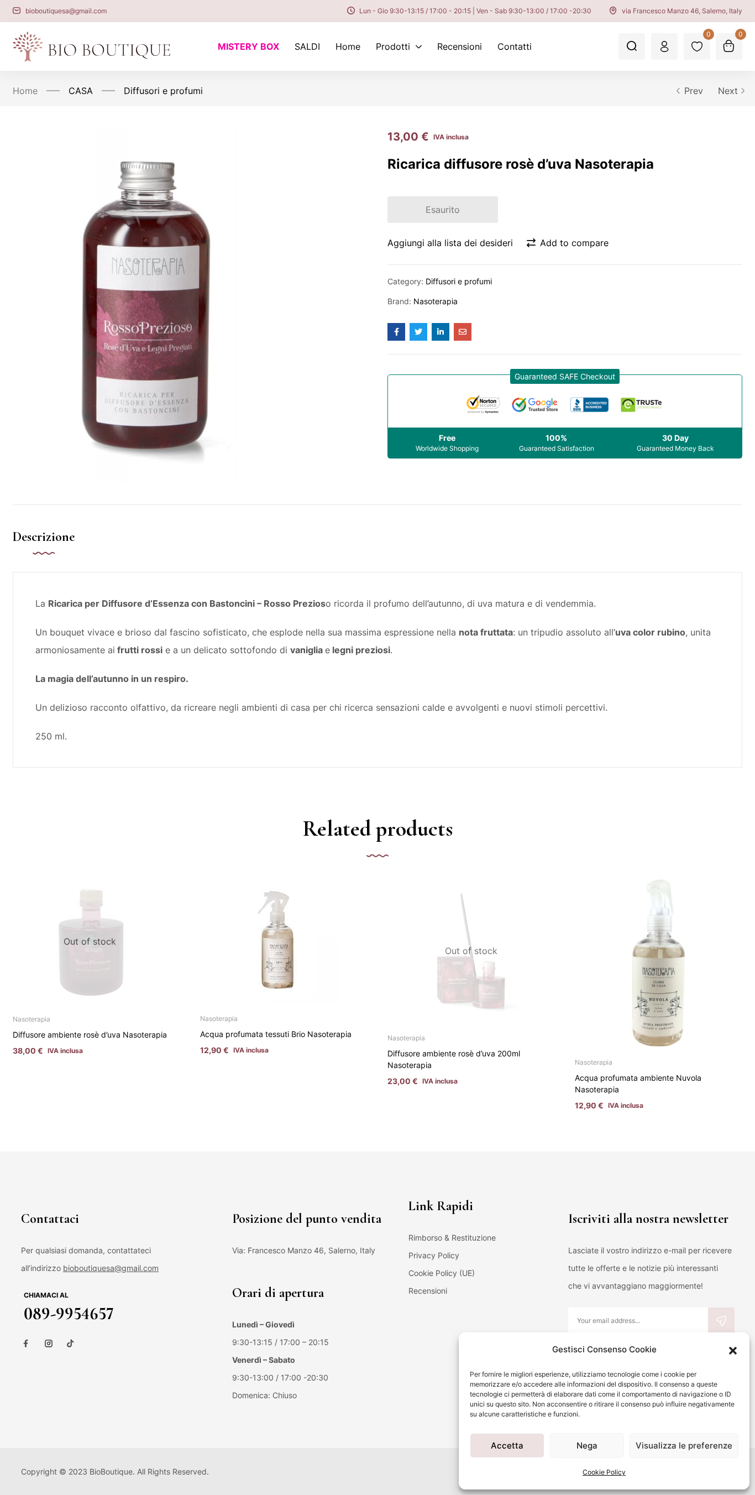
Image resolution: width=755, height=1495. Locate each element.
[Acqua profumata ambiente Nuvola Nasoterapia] (658, 963)
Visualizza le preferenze (684, 1445)
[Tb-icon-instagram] (49, 1343)
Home (25, 90)
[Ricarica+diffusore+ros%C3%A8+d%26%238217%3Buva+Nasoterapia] (418, 332)
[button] (732, 1349)
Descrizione (44, 537)
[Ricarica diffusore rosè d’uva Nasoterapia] (396, 332)
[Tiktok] (70, 1343)
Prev (693, 90)
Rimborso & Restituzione (452, 1237)
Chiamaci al (46, 1295)
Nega (586, 1445)
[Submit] (721, 1321)
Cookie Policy (604, 1472)
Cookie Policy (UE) (441, 1273)
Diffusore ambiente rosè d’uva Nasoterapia (90, 1034)
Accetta (507, 1445)
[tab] (55, 548)
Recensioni (427, 1290)
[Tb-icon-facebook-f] (27, 1343)
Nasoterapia (435, 301)
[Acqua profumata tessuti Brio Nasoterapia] (276, 941)
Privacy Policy (433, 1255)
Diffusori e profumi (163, 90)
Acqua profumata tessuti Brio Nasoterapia (276, 1034)
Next (728, 90)
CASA (81, 90)
